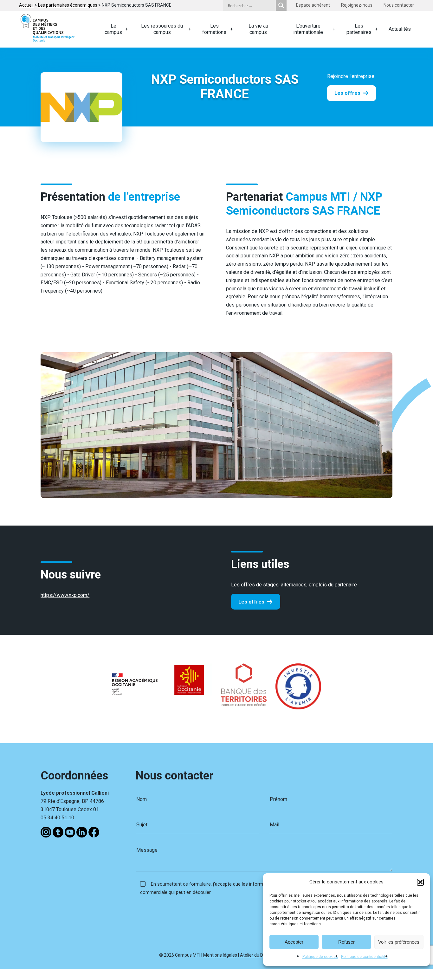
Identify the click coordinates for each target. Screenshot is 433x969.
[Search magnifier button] (281, 5)
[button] (420, 882)
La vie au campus (258, 29)
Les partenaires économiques (67, 5)
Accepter (294, 942)
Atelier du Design (257, 955)
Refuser (346, 942)
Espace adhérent (313, 5)
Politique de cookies (320, 956)
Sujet (141, 825)
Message (147, 850)
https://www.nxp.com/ (65, 595)
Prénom (278, 799)
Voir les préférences (398, 942)
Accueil (26, 5)
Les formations (214, 29)
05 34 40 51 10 (57, 818)
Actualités (400, 29)
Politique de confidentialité (364, 956)
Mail (274, 825)
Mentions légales (220, 955)
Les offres (347, 93)
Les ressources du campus (162, 29)
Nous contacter (399, 5)
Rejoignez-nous (356, 5)
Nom (141, 799)
